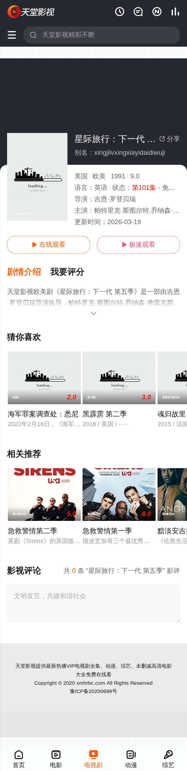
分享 (169, 138)
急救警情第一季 (107, 531)
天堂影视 (25, 666)
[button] (28, 272)
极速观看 (138, 244)
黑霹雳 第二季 (105, 414)
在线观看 (48, 244)
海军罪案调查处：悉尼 (43, 414)
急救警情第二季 (32, 531)
